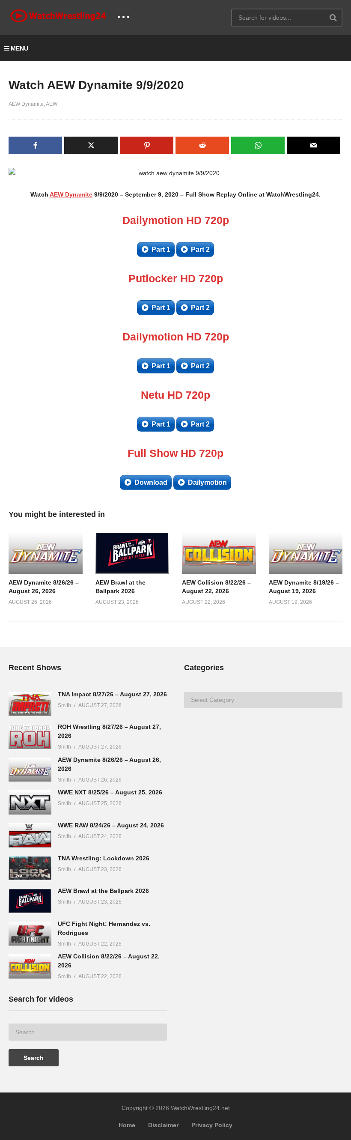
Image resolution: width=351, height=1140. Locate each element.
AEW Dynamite (26, 104)
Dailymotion (207, 482)
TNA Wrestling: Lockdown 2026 (103, 858)
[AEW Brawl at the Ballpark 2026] (30, 901)
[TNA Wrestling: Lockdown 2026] (30, 868)
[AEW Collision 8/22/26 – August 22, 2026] (30, 966)
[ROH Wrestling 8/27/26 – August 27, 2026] (30, 737)
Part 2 (200, 249)
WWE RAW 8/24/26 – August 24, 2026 (111, 825)
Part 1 (161, 249)
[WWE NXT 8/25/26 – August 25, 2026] (30, 802)
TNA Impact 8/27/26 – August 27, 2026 (112, 694)
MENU (19, 48)
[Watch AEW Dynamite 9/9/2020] (46, 553)
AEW (51, 104)
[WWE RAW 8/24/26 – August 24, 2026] (30, 835)
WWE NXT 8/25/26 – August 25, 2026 (110, 792)
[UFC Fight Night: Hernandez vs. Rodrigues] (30, 934)
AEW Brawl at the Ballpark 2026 (103, 890)
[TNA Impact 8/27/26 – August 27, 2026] (30, 704)
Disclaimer (163, 1125)
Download (150, 482)
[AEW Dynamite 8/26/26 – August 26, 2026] (30, 770)
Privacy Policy (211, 1125)
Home (127, 1125)
